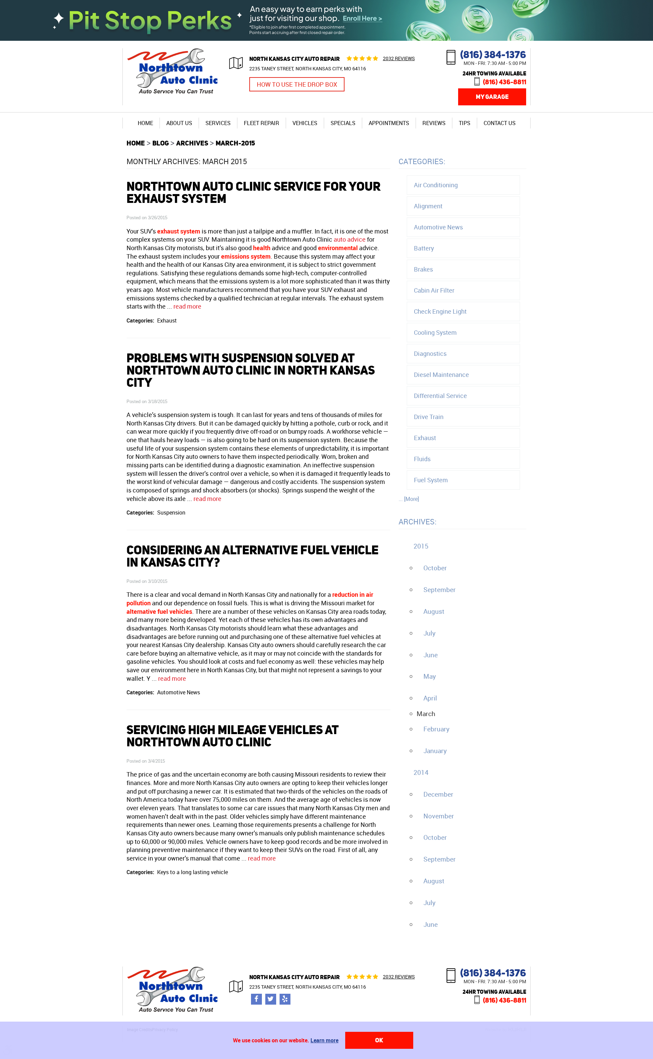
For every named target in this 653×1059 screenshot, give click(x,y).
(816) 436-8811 (504, 81)
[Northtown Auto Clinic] (173, 94)
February (436, 729)
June (430, 654)
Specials (343, 123)
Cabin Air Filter (434, 290)
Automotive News (178, 692)
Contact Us (500, 123)
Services (218, 123)
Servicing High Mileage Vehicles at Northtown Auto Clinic (232, 736)
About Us (179, 123)
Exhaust (167, 320)
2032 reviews (399, 58)
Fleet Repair (261, 123)
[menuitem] (145, 123)
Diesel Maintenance (441, 374)
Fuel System (431, 480)
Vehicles (304, 123)
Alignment (428, 206)
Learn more (324, 1040)
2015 (421, 546)
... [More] (409, 499)
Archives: (418, 521)
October (435, 567)
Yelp (285, 999)
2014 (421, 772)
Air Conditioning (436, 185)
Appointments (389, 123)
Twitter (270, 999)
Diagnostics (430, 353)
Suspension (171, 512)
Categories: (422, 161)
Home (145, 123)
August (434, 611)
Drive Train (428, 417)
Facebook (256, 999)
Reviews (434, 123)
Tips (464, 123)
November (438, 816)
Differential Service (440, 396)
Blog (160, 143)
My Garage (492, 97)
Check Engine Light (440, 311)
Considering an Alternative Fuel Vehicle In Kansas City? (253, 556)
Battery (424, 248)
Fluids (422, 459)
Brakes (423, 269)
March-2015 (235, 143)
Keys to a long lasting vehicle (192, 872)
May (429, 676)
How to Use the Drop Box (297, 84)
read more (187, 306)
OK (379, 1040)
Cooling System (435, 332)
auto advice (350, 239)
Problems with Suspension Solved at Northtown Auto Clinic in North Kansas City (251, 370)
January (435, 750)
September (439, 589)
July (429, 633)
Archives (192, 143)
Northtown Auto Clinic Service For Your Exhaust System (254, 192)
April (430, 698)
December (438, 794)
